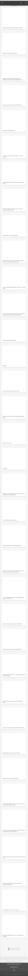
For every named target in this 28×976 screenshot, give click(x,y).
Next (18, 949)
